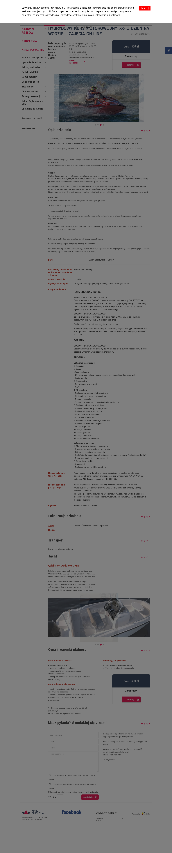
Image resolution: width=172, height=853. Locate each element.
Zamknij (145, 8)
